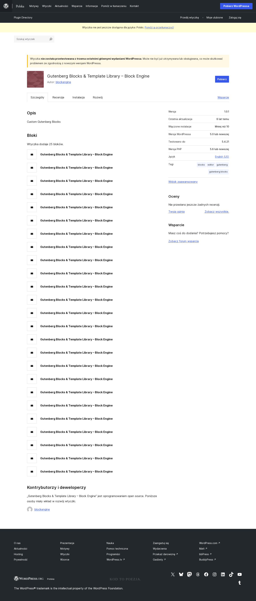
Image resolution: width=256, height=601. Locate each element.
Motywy (64, 548)
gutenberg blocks (218, 171)
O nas (17, 543)
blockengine (63, 82)
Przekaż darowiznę (165, 554)
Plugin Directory (23, 17)
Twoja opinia (176, 211)
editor (211, 164)
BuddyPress (207, 559)
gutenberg (222, 164)
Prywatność (21, 559)
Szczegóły (37, 97)
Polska (50, 579)
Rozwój (98, 97)
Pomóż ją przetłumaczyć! (159, 27)
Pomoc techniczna (117, 548)
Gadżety (159, 559)
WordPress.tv (116, 559)
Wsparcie (223, 97)
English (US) (222, 156)
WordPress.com (209, 543)
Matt (203, 548)
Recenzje (58, 97)
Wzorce (64, 559)
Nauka (110, 543)
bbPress (205, 554)
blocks (201, 164)
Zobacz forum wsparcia (183, 241)
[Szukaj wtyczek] (50, 39)
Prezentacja (67, 543)
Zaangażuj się (161, 543)
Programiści (113, 554)
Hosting (18, 554)
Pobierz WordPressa (236, 6)
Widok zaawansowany (183, 181)
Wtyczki (64, 554)
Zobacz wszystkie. (217, 211)
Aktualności (20, 548)
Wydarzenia (160, 548)
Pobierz (222, 79)
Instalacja (78, 97)
